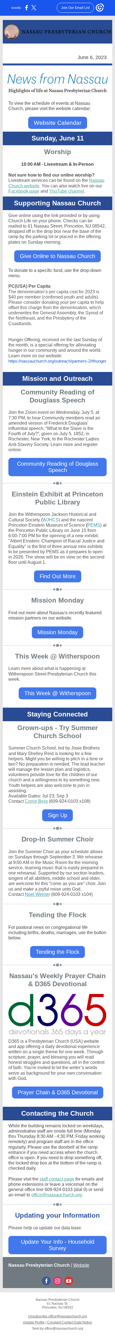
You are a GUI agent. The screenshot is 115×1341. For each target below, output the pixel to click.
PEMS (93, 525)
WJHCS (50, 519)
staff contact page (57, 1179)
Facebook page (23, 191)
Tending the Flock (57, 952)
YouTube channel (66, 191)
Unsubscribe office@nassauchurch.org (57, 1316)
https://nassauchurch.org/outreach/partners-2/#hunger (57, 361)
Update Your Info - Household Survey (57, 1245)
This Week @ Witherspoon (57, 693)
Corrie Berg (36, 801)
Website (81, 1265)
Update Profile (34, 1322)
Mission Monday (57, 632)
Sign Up (57, 815)
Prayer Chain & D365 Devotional (58, 1092)
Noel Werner (37, 894)
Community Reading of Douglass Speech (57, 467)
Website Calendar (58, 122)
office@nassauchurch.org (56, 1194)
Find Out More (58, 576)
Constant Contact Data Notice (69, 1322)
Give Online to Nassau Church (57, 256)
